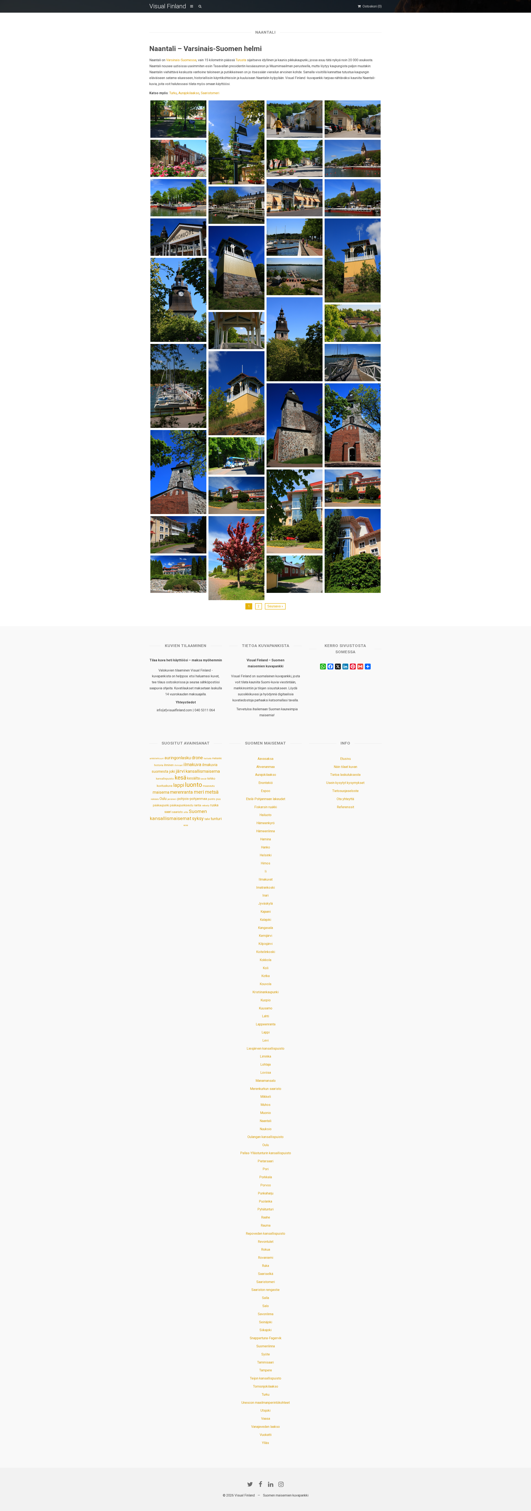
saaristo (177, 812)
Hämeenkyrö (265, 823)
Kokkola (265, 960)
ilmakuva (192, 764)
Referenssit (345, 807)
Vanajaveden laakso (265, 1427)
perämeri (172, 799)
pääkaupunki (161, 805)
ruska (214, 805)
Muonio (265, 1113)
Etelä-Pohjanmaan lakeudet (265, 799)
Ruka (265, 1266)
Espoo (265, 791)
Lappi (266, 1032)
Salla (265, 1298)
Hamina (265, 839)
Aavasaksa (265, 759)
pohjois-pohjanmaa (192, 799)
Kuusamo (265, 1008)
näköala (155, 799)
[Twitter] (250, 1484)
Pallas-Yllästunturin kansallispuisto (265, 1153)
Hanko (265, 847)
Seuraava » (275, 606)
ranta (197, 805)
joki (172, 771)
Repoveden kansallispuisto (265, 1234)
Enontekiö (265, 783)
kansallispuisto (165, 778)
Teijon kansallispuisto (265, 1378)
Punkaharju (265, 1193)
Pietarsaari (265, 1161)
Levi (265, 1040)
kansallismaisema (203, 771)
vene (185, 825)
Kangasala (265, 928)
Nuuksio (266, 1129)
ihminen (169, 765)
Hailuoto (265, 815)
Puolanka (265, 1201)
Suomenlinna (265, 1346)
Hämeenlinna (265, 831)
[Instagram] (281, 1484)
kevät (204, 778)
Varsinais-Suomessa (181, 60)
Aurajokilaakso (188, 93)
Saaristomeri (210, 93)
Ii (266, 871)
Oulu (163, 799)
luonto (193, 784)
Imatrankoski (265, 888)
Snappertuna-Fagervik (265, 1338)
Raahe (265, 1217)
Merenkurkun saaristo (265, 1089)
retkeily (205, 805)
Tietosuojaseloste (345, 791)
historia (158, 765)
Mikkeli (265, 1097)
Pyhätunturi (265, 1209)
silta (186, 812)
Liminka (265, 1056)
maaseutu (209, 785)
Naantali (265, 1121)
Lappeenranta (265, 1024)
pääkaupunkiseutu (181, 805)
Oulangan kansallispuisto (265, 1137)
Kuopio (266, 1000)
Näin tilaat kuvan (345, 767)
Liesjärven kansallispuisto (265, 1048)
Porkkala (265, 1177)
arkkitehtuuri (157, 758)
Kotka (265, 976)
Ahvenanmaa (265, 767)
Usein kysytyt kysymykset (345, 783)
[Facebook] (260, 1484)
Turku (173, 93)
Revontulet (265, 1242)
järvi (180, 771)
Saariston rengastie (265, 1290)
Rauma (265, 1225)
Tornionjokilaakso (265, 1386)
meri (199, 792)
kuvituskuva (164, 786)
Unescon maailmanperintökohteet (265, 1403)
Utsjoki (265, 1410)
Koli (265, 968)
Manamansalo (266, 1081)
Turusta (241, 60)
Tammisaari (265, 1362)
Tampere (265, 1370)
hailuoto (207, 758)
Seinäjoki (265, 1322)
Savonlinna (265, 1314)
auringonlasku (177, 757)
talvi (207, 819)
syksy (198, 818)
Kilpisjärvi (265, 944)
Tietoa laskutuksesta (345, 775)
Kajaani (266, 912)
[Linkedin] (271, 1484)
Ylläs (265, 1443)
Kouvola (265, 984)
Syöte (265, 1354)
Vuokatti (266, 1435)
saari (167, 812)
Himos (265, 863)
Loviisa (265, 1073)
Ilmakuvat (266, 879)
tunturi (216, 818)
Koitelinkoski (265, 952)
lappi (178, 785)
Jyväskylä (265, 903)
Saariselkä (265, 1274)
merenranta (181, 792)
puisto (211, 799)
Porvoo (265, 1185)
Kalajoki (265, 920)
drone (197, 757)
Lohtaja (265, 1064)
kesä (180, 777)
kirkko (211, 778)
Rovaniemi (265, 1258)
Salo (265, 1306)
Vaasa (265, 1419)
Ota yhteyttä (345, 799)
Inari (265, 895)
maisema (161, 792)
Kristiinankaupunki (265, 992)
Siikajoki (265, 1330)
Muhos (265, 1105)
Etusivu (345, 759)
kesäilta (193, 778)
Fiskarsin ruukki (265, 807)
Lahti (265, 1016)
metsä (212, 792)
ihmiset (178, 765)
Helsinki (217, 758)
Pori (266, 1169)
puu (218, 799)
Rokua (265, 1249)
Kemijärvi (265, 936)
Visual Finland (167, 6)
